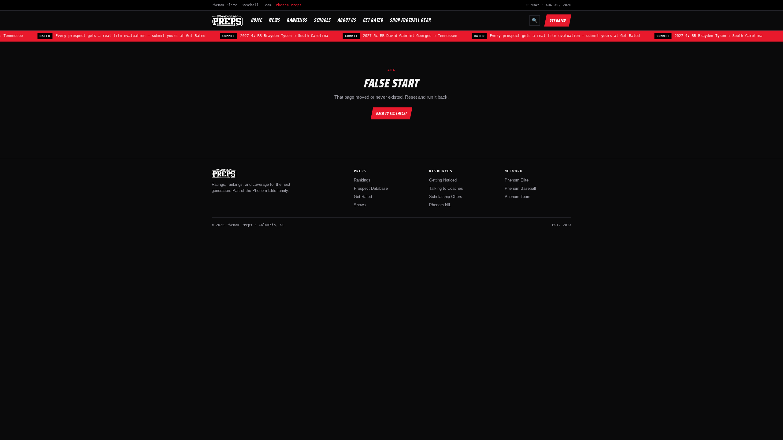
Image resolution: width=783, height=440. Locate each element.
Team (267, 5)
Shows (360, 205)
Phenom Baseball (520, 188)
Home (256, 20)
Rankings (297, 20)
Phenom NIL (440, 205)
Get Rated (373, 20)
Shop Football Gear (410, 20)
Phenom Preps (289, 5)
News (274, 20)
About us (347, 20)
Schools (322, 20)
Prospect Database (371, 188)
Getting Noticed (443, 180)
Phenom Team (517, 196)
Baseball (250, 5)
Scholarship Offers (445, 196)
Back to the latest (391, 113)
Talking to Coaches (446, 188)
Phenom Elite (224, 5)
